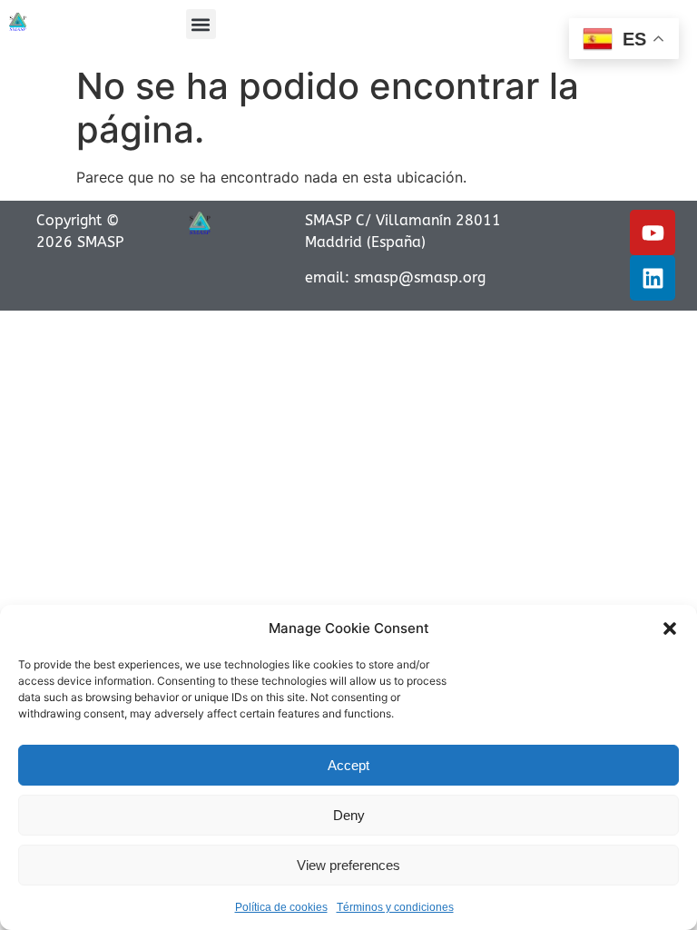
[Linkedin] (652, 278)
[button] (670, 628)
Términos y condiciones (395, 907)
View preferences (348, 865)
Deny (349, 815)
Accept (348, 765)
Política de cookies (281, 907)
